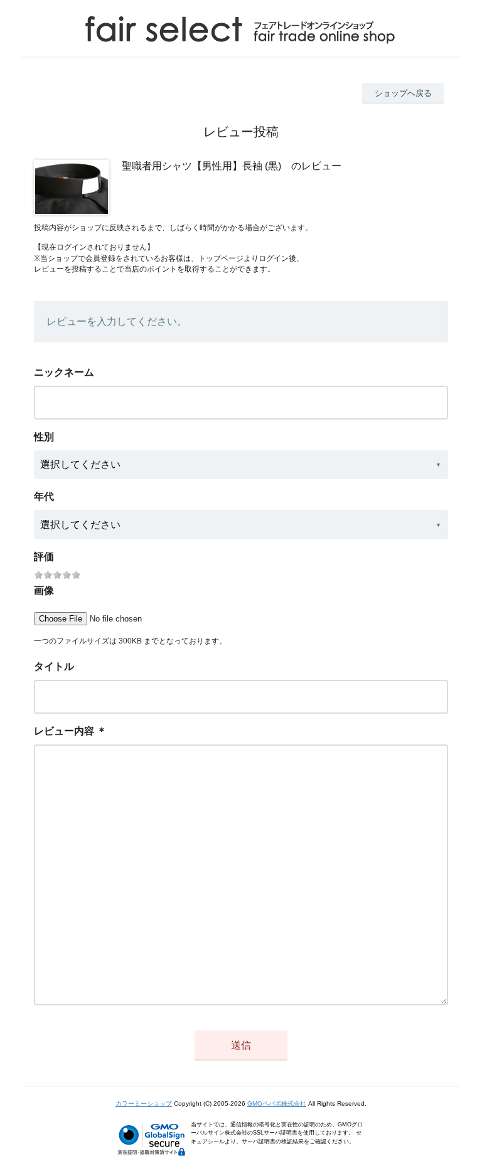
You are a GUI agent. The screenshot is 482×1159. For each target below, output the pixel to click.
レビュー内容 (64, 731)
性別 (44, 436)
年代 (44, 496)
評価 (44, 556)
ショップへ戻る (403, 93)
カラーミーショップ (143, 1103)
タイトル (54, 666)
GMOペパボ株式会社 (276, 1103)
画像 (44, 590)
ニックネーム (64, 372)
